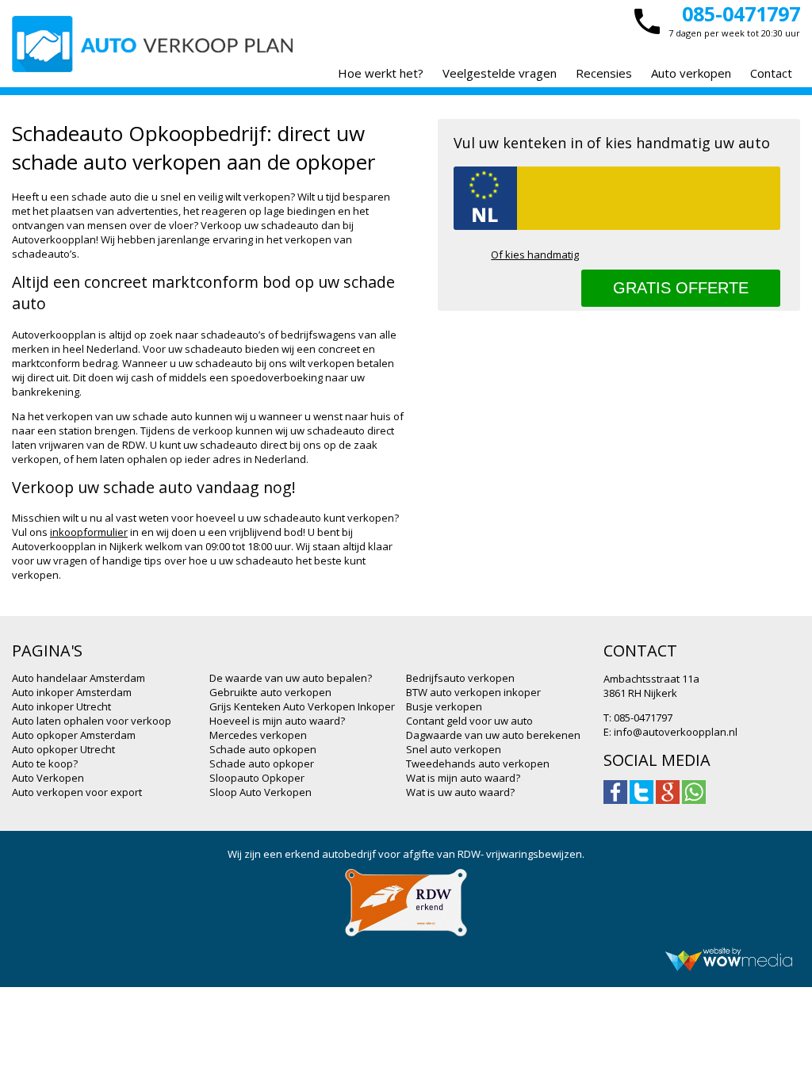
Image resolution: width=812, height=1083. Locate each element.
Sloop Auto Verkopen (260, 792)
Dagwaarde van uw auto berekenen (493, 735)
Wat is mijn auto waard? (463, 778)
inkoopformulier (89, 532)
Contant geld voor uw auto (469, 721)
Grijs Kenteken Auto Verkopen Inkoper (302, 706)
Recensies (604, 73)
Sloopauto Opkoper (256, 778)
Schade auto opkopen (262, 749)
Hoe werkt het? (380, 73)
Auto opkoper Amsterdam (74, 735)
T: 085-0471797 (637, 717)
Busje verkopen (444, 706)
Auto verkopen (691, 73)
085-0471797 (741, 13)
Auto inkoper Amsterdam (72, 692)
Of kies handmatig (535, 254)
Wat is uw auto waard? (460, 792)
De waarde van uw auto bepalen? (290, 678)
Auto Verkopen (48, 778)
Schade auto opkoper (261, 763)
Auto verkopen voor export (77, 792)
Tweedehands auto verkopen (478, 763)
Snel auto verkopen (453, 749)
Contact (771, 73)
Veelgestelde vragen (499, 73)
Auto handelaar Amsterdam (78, 678)
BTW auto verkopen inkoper (473, 692)
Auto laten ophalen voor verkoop (91, 721)
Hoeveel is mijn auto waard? (277, 721)
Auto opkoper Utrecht (63, 749)
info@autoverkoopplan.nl (675, 732)
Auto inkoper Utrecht (61, 706)
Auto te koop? (45, 763)
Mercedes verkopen (258, 735)
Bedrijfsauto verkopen (460, 678)
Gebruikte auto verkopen (270, 692)
